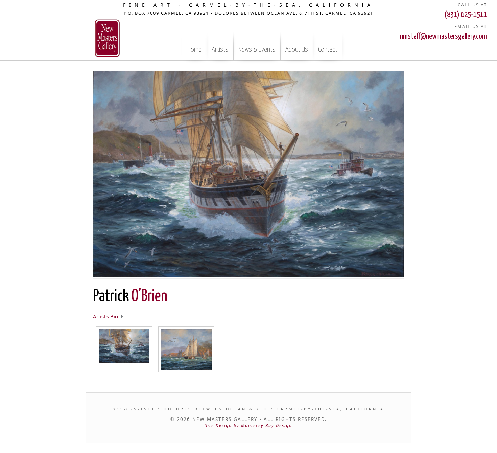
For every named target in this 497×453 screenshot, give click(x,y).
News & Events (256, 49)
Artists (220, 49)
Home (194, 49)
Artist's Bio (106, 316)
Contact (327, 49)
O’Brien (130, 296)
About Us (296, 49)
